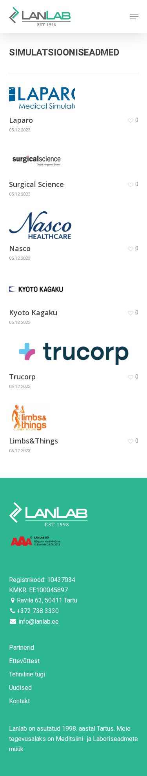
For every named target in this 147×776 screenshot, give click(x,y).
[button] (134, 16)
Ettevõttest (24, 661)
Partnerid (21, 647)
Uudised (20, 687)
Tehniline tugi (27, 674)
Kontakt (19, 701)
